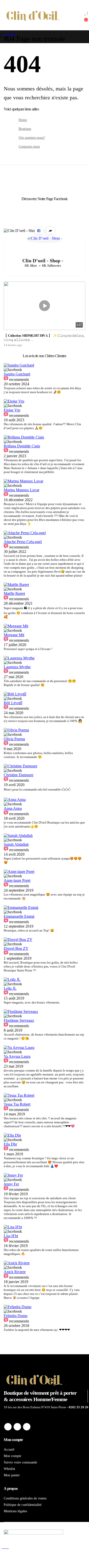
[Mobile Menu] (72, 12)
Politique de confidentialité (23, 1505)
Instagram (26, 1426)
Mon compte (12, 1456)
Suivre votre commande (20, 1462)
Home (23, 120)
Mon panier (12, 1475)
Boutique (25, 129)
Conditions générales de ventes (25, 1498)
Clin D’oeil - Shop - (42, 260)
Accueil (9, 1449)
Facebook (8, 1426)
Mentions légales (15, 1511)
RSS (17, 1426)
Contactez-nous (29, 146)
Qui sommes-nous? (32, 138)
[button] (39, 231)
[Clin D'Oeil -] (33, 15)
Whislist (9, 1469)
